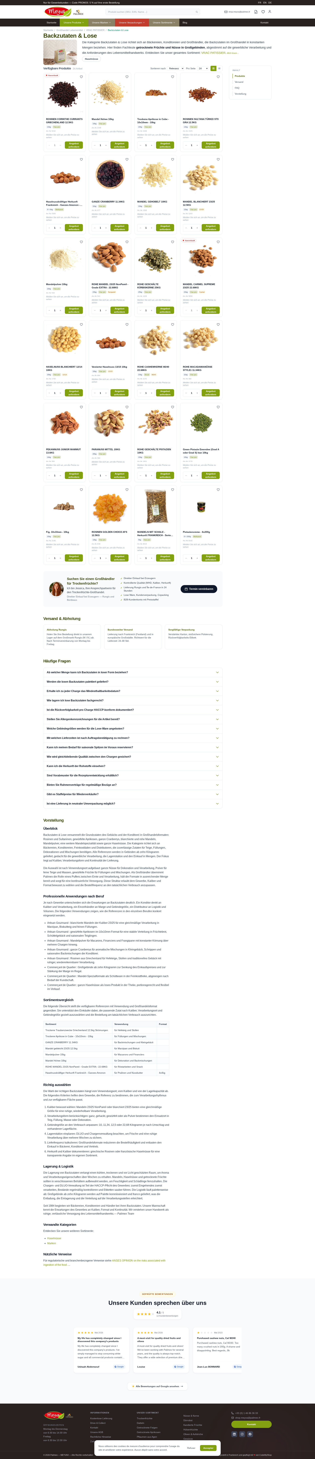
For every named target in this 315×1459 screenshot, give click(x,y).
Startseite (51, 22)
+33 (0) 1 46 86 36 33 (246, 1413)
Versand (239, 82)
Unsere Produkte (72, 22)
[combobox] (152, 12)
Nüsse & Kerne (191, 1415)
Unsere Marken (100, 22)
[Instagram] (242, 1434)
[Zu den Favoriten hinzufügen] (81, 77)
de (270, 2)
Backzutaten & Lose (118, 30)
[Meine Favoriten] (263, 12)
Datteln (140, 1423)
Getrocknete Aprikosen (148, 1432)
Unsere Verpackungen (130, 22)
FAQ (237, 88)
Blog (185, 22)
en (265, 2)
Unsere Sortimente (162, 22)
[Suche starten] (196, 12)
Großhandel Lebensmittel (69, 30)
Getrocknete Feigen (147, 1427)
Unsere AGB (96, 1432)
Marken (51, 1243)
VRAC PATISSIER (95, 30)
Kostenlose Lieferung (101, 1418)
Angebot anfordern (73, 145)
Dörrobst (187, 1420)
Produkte (240, 76)
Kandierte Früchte (192, 1425)
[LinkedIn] (234, 1434)
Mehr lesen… (233, 53)
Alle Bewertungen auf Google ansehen (157, 1386)
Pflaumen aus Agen (147, 1436)
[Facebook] (250, 1434)
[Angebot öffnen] (256, 12)
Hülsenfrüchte (190, 1429)
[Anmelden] (270, 11)
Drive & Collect (97, 1423)
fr (259, 2)
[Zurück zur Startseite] (63, 12)
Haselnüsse (91, 59)
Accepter (208, 1448)
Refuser (191, 1448)
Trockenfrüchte (144, 1418)
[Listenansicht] (219, 68)
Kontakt (264, 22)
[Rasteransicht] (213, 68)
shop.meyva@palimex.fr (247, 1417)
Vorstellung (240, 93)
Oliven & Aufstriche (193, 1434)
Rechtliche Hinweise (100, 1436)
